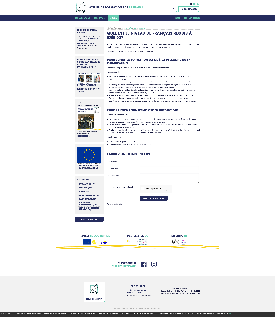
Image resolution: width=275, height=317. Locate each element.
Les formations (82, 18)
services (83, 41)
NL (198, 4)
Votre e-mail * (114, 169)
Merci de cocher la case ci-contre (121, 187)
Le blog (113, 18)
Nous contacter (189, 9)
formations (93, 39)
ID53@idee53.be (83, 136)
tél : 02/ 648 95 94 (137, 290)
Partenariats (128, 28)
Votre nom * (113, 162)
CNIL (229, 313)
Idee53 (135, 28)
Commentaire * (114, 176)
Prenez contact (86, 85)
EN (194, 4)
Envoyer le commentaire (153, 198)
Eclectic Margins (143, 308)
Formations (141, 28)
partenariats (83, 43)
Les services (99, 18)
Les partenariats (192, 18)
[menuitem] (82, 18)
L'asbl (177, 18)
